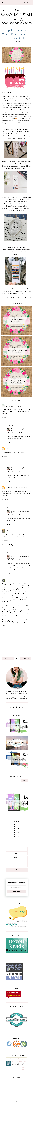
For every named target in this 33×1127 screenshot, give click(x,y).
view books (24, 1069)
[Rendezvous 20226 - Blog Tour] (17, 749)
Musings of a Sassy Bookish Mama (16, 15)
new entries (8, 658)
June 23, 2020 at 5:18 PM (13, 406)
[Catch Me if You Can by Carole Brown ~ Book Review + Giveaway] (17, 767)
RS (6, 579)
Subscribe (16, 891)
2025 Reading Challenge (16, 1059)
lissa (7, 530)
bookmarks (5, 297)
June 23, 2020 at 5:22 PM (14, 450)
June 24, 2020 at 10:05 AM (14, 532)
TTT (5, 456)
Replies (10, 425)
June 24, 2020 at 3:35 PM (14, 514)
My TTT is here (7, 540)
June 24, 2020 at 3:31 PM (14, 432)
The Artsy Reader (20, 96)
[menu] (2, 2)
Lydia (7, 448)
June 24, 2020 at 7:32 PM (13, 581)
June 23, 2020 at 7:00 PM (13, 489)
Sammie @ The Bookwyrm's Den (16, 487)
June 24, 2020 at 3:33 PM (14, 471)
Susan (7, 405)
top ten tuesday (15, 297)
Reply (3, 421)
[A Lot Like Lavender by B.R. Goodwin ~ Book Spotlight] (17, 734)
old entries (25, 658)
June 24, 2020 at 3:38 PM (14, 560)
